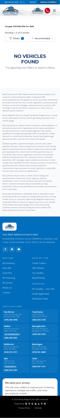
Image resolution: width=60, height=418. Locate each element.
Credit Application (40, 293)
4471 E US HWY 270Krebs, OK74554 (11, 348)
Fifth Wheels (38, 268)
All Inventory (8, 263)
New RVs (6, 268)
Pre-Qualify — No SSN (43, 288)
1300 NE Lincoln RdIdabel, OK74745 (11, 330)
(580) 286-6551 (10, 338)
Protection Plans (40, 298)
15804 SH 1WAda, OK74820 (9, 362)
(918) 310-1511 (10, 352)
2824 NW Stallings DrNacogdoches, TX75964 (40, 330)
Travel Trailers (39, 263)
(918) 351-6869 (39, 352)
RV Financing (8, 277)
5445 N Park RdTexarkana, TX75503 (39, 316)
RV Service (7, 282)
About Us (7, 287)
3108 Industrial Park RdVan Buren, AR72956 (12, 316)
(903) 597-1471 (39, 366)
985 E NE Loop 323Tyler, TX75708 (39, 362)
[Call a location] (47, 10)
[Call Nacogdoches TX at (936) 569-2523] (23, 2)
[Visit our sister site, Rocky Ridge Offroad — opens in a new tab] (38, 10)
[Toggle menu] (54, 11)
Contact (6, 292)
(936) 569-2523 (39, 334)
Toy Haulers (38, 272)
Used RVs (7, 272)
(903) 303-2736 (39, 320)
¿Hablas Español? (48, 2)
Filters (18, 38)
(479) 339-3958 (10, 320)
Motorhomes (38, 277)
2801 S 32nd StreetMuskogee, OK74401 (40, 348)
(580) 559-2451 (10, 370)
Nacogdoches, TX (12, 2)
